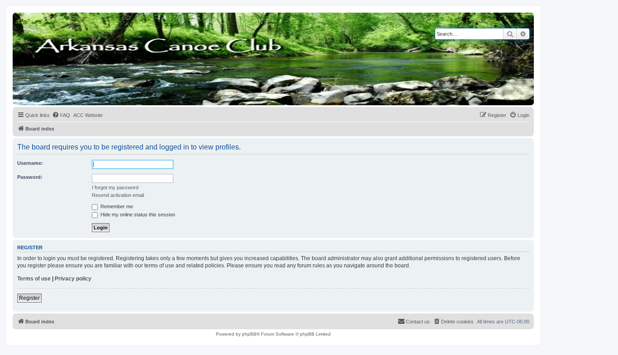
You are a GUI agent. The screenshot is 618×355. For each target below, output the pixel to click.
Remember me (116, 206)
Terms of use (34, 279)
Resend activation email (118, 195)
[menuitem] (61, 115)
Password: (30, 177)
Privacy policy (73, 279)
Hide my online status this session (137, 214)
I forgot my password (115, 187)
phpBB (249, 334)
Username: (30, 163)
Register (29, 298)
